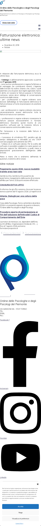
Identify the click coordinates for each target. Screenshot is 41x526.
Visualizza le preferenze (20, 519)
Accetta (20, 506)
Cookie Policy (19, 523)
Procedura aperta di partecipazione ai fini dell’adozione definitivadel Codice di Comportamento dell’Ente (19, 215)
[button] (38, 484)
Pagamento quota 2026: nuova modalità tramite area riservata (19, 170)
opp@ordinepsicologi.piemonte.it (19, 313)
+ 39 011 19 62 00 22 (12, 311)
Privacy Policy (5, 294)
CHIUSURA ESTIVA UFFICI (12, 185)
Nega (20, 512)
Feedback (15, 296)
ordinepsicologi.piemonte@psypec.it (20, 315)
